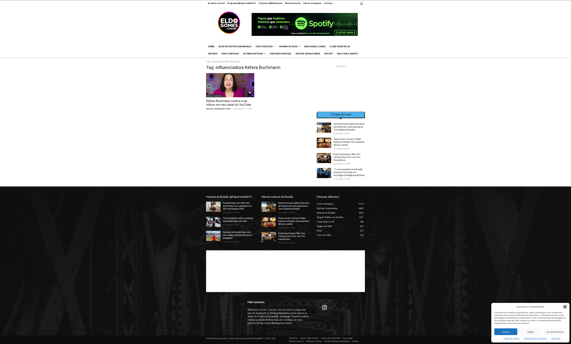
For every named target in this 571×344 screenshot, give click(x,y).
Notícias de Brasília (214, 96)
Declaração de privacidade (535, 338)
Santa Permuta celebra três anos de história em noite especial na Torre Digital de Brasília (349, 127)
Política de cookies (511, 338)
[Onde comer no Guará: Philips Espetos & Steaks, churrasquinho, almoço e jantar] (324, 143)
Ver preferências (555, 331)
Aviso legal (555, 338)
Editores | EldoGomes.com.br (218, 109)
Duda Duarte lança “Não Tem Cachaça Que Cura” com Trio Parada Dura (347, 157)
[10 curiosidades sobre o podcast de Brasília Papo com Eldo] (213, 222)
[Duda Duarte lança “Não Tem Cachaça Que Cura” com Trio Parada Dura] (324, 158)
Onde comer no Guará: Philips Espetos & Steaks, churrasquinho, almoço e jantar (349, 142)
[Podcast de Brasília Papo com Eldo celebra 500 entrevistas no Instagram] (213, 236)
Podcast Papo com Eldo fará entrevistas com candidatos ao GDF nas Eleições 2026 (237, 206)
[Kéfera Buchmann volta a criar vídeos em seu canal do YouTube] (230, 85)
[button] (565, 306)
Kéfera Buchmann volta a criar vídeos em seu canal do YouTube (228, 102)
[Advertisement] (341, 86)
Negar (530, 331)
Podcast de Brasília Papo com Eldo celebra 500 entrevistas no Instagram (237, 235)
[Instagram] (324, 308)
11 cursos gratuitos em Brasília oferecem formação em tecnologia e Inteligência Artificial (349, 172)
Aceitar (505, 331)
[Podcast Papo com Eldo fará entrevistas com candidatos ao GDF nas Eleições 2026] (213, 207)
